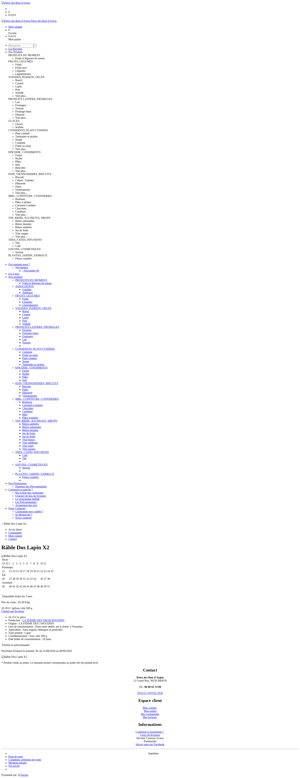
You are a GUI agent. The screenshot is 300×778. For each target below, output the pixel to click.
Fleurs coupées (23, 258)
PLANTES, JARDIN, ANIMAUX (27, 255)
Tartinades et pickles (26, 136)
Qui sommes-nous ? (19, 264)
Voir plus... (21, 95)
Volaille (19, 92)
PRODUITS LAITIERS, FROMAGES (30, 98)
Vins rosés (28, 445)
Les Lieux (13, 273)
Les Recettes (15, 48)
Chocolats (20, 208)
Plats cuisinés (22, 133)
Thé (17, 242)
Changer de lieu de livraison (30, 495)
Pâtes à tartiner (23, 202)
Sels (17, 164)
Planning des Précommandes (31, 486)
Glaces (19, 124)
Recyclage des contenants (29, 492)
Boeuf (18, 80)
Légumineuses (23, 73)
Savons (19, 252)
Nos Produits (15, 52)
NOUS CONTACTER (150, 693)
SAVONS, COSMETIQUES (24, 249)
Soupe (18, 139)
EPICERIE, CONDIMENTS (24, 152)
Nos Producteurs (17, 483)
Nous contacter (23, 517)
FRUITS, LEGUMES (20, 61)
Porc (17, 89)
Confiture (20, 211)
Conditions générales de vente (24, 759)
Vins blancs (28, 439)
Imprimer (153, 753)
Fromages (20, 105)
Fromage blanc (23, 111)
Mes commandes (150, 714)
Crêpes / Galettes (24, 180)
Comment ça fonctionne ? (150, 731)
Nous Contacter (17, 508)
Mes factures (150, 717)
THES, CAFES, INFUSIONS (25, 239)
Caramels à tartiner (25, 205)
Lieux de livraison (150, 735)
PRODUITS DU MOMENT (24, 55)
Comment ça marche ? (20, 489)
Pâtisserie (20, 183)
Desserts (19, 114)
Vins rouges (21, 233)
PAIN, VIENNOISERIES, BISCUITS (29, 174)
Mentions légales (17, 762)
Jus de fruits (21, 230)
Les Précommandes (26, 502)
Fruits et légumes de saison (30, 58)
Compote (20, 142)
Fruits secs (21, 67)
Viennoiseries (22, 189)
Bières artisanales (24, 220)
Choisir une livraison (12, 611)
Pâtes (18, 161)
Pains (18, 186)
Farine (18, 155)
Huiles (18, 158)
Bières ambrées (23, 227)
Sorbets (19, 127)
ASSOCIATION (24, 286)
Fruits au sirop (23, 145)
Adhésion (27, 292)
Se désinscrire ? (23, 514)
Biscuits (19, 177)
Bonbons (20, 199)
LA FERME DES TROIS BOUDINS (43, 620)
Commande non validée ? (29, 511)
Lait (17, 102)
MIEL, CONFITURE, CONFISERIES (30, 195)
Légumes (20, 70)
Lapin (18, 86)
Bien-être (20, 167)
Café (17, 246)
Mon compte (150, 707)
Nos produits (15, 276)
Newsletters (21, 267)
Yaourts (19, 108)
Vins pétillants (30, 442)
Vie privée (14, 765)
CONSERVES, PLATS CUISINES (28, 130)
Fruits (18, 64)
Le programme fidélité (27, 499)
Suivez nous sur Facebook (150, 744)
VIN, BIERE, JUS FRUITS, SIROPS (29, 217)
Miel (24, 414)
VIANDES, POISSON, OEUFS (26, 77)
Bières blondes (23, 224)
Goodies (26, 289)
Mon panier (150, 711)
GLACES (13, 120)
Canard (19, 83)
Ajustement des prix (26, 505)
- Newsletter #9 (30, 270)
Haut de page (15, 756)
